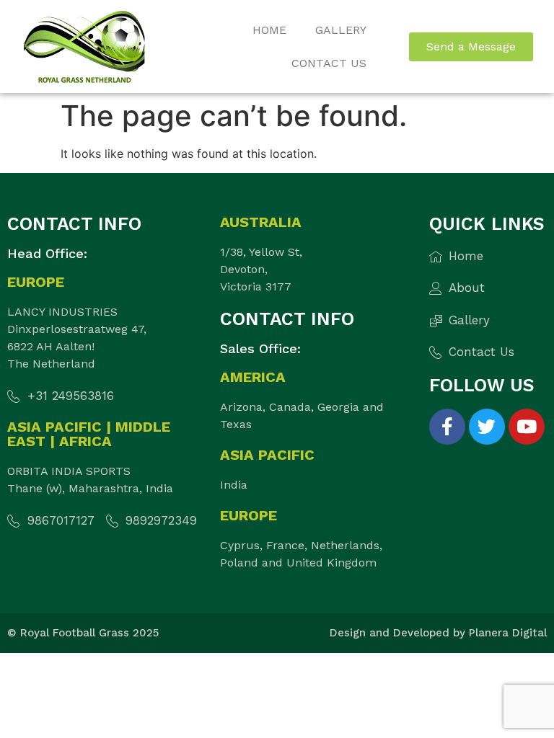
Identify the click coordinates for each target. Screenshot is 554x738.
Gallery (340, 30)
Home (269, 30)
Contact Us (328, 63)
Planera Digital (508, 632)
